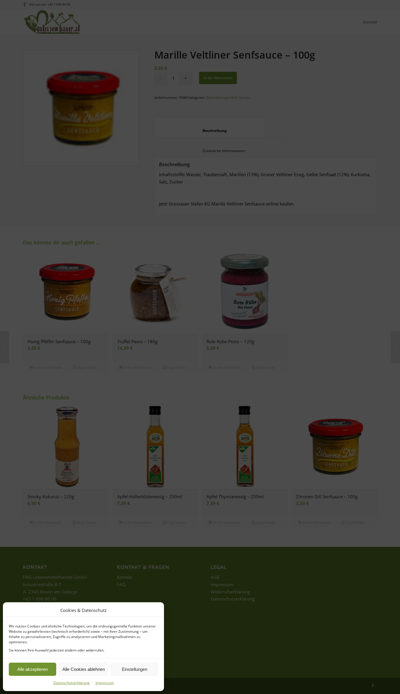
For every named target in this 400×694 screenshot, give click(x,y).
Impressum (104, 682)
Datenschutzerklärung (71, 682)
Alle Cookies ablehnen (83, 669)
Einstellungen (134, 669)
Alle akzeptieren (32, 669)
